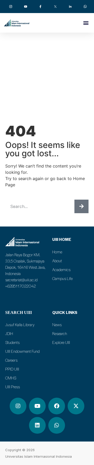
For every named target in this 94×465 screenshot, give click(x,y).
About (57, 261)
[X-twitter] (76, 406)
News (57, 324)
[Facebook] (56, 406)
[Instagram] (18, 406)
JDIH (9, 333)
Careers (11, 360)
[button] (85, 22)
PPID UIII (12, 369)
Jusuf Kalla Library (19, 324)
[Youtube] (37, 406)
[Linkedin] (37, 425)
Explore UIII (61, 342)
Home (57, 252)
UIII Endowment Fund (22, 351)
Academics (61, 269)
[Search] (81, 206)
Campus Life (62, 278)
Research (59, 333)
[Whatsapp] (56, 425)
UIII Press (12, 387)
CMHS (10, 378)
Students (12, 342)
